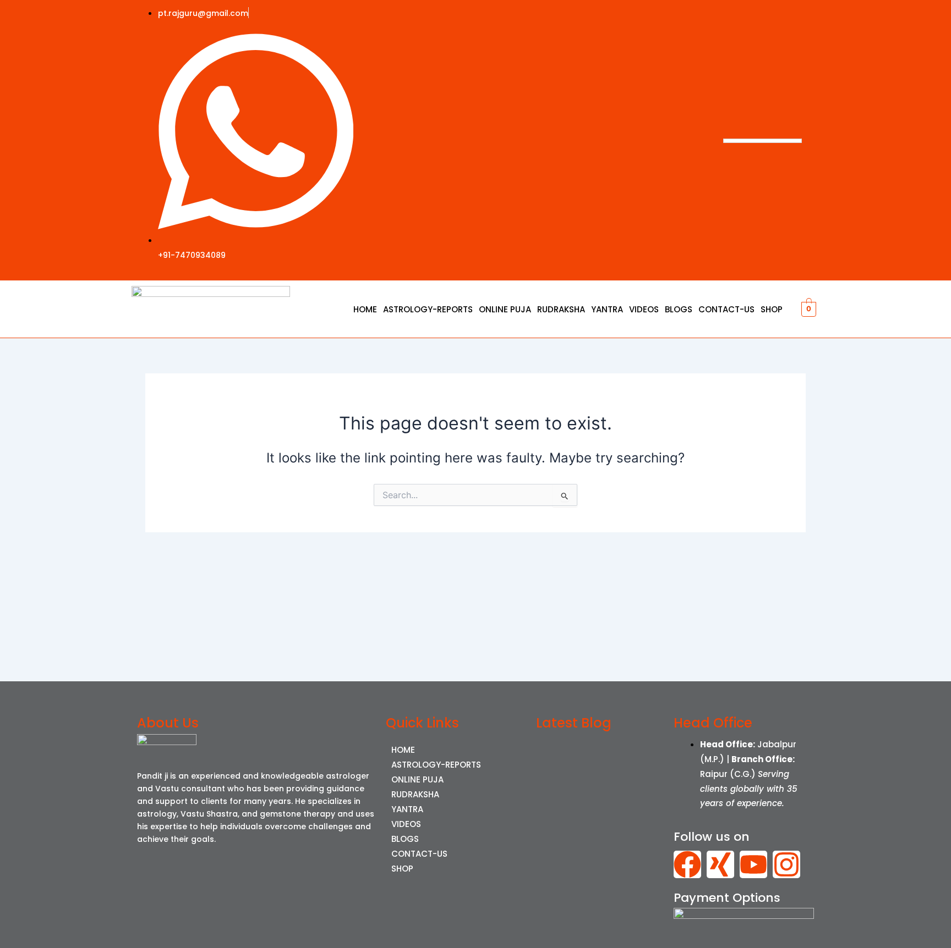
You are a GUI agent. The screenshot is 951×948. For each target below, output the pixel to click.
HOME (365, 309)
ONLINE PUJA (505, 309)
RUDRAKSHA (561, 309)
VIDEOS (644, 309)
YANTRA (607, 309)
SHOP (772, 309)
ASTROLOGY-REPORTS (428, 309)
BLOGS (678, 309)
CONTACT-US (726, 309)
